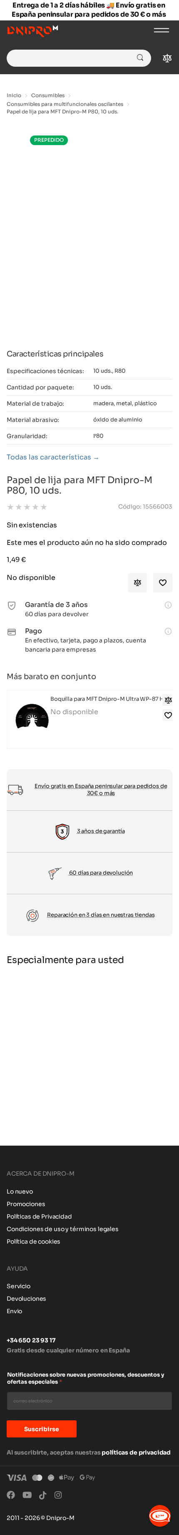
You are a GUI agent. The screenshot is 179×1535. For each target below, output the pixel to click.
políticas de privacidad (136, 1452)
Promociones (26, 1204)
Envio (14, 1311)
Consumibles (48, 95)
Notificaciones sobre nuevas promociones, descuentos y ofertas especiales (85, 1378)
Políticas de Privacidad (39, 1216)
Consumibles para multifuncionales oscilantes (65, 104)
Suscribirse (41, 1429)
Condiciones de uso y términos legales (63, 1229)
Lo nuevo (20, 1191)
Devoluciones (26, 1298)
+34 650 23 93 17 (31, 1340)
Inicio (14, 95)
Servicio (18, 1286)
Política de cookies (33, 1241)
